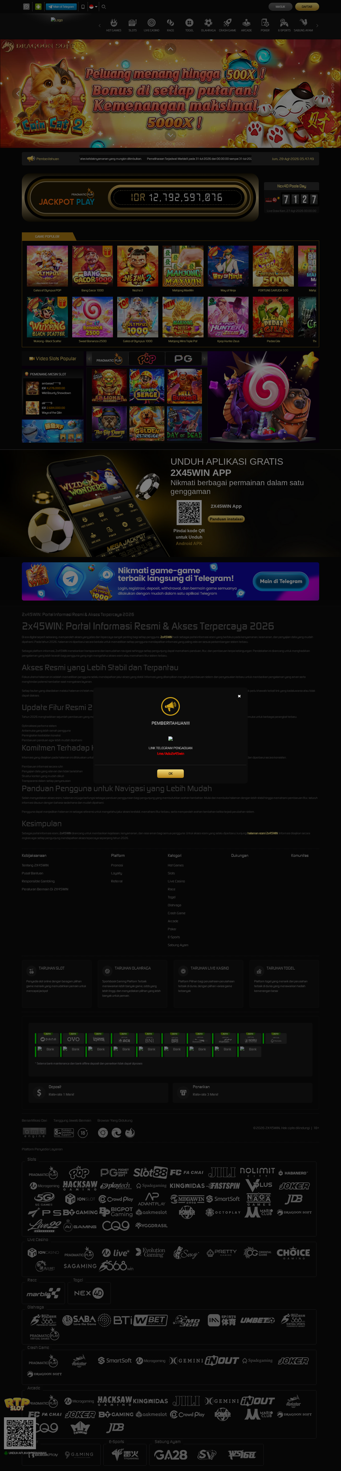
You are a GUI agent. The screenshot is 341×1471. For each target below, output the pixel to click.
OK (171, 773)
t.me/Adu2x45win (170, 753)
